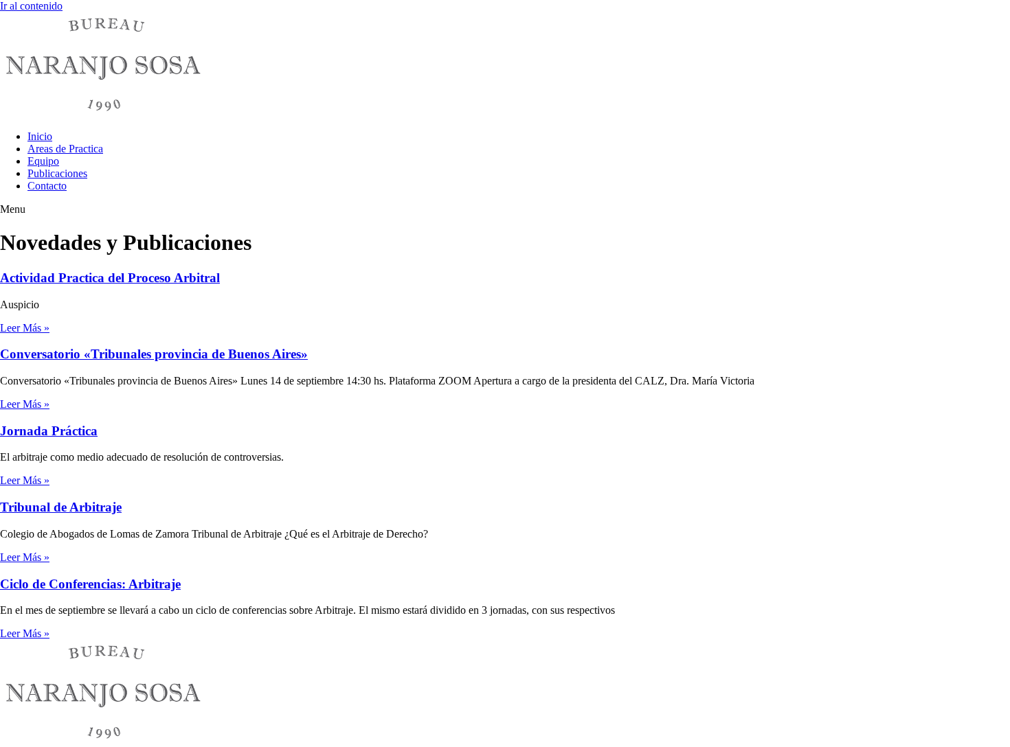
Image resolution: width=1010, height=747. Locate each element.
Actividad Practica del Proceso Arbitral (110, 278)
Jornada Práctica (49, 431)
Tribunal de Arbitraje (61, 507)
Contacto (47, 186)
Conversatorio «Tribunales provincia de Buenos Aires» (154, 354)
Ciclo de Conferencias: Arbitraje (90, 584)
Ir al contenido (31, 6)
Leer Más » (24, 328)
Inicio (39, 136)
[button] (505, 209)
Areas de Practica (65, 148)
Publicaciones (57, 173)
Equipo (43, 161)
